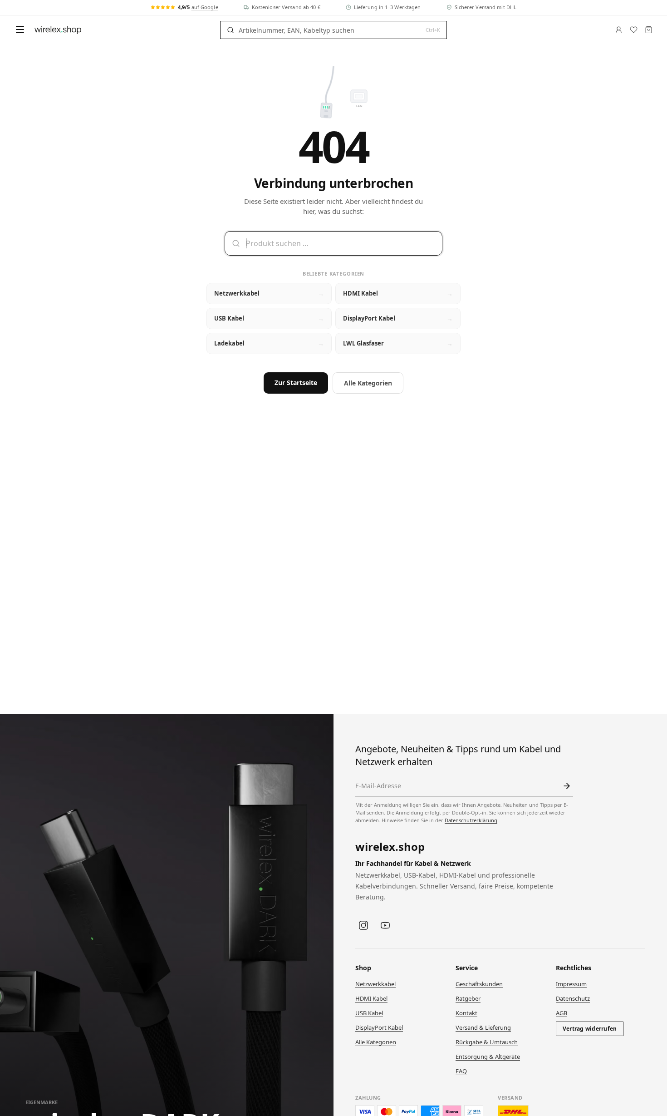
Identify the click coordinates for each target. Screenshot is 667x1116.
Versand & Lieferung (483, 1027)
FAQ (461, 1071)
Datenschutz (573, 998)
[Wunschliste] (634, 30)
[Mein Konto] (619, 30)
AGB (561, 1013)
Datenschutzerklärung (471, 820)
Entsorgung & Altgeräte (488, 1056)
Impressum (571, 984)
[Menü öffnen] (20, 29)
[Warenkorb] (648, 30)
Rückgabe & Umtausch (487, 1042)
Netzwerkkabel (375, 984)
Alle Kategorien (368, 383)
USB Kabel (369, 1013)
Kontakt (466, 1013)
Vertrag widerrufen (590, 1028)
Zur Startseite (296, 382)
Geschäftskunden (479, 984)
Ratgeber (468, 998)
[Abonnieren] (566, 786)
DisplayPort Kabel (379, 1027)
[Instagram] (363, 925)
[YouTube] (385, 925)
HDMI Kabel (371, 998)
